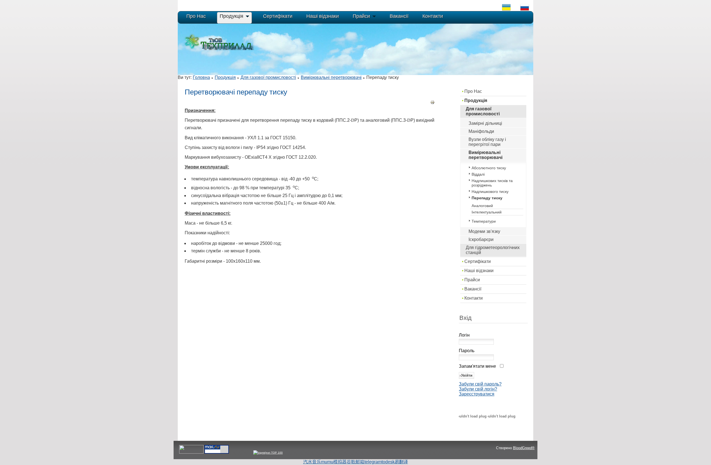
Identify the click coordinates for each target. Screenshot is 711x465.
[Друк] (432, 103)
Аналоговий (482, 205)
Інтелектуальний (487, 212)
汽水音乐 (312, 461)
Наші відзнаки (479, 270)
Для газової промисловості (268, 77)
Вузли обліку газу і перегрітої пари (487, 142)
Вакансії (472, 289)
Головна (201, 77)
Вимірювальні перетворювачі (331, 77)
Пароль (466, 350)
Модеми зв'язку (484, 231)
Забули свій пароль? (480, 384)
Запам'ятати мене (477, 366)
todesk (388, 461)
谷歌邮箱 (355, 461)
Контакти (473, 298)
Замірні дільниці (485, 123)
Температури (484, 221)
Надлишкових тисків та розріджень (492, 182)
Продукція (225, 77)
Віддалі (478, 174)
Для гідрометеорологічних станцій (493, 250)
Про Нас (473, 91)
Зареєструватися (476, 394)
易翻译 (401, 461)
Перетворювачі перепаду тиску (236, 92)
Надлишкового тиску (490, 191)
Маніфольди (481, 131)
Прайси (472, 279)
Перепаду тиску (487, 198)
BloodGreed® (524, 448)
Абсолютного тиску (489, 168)
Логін (464, 335)
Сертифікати (477, 261)
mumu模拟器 (334, 461)
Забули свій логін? (478, 389)
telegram (373, 461)
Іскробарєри (481, 239)
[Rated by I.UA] (191, 452)
